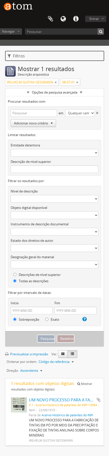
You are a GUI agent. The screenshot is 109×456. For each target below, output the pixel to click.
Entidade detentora (25, 145)
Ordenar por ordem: (22, 361)
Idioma (63, 19)
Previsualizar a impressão (28, 354)
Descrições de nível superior (39, 274)
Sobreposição (28, 319)
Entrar (94, 18)
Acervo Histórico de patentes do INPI (67, 415)
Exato (54, 319)
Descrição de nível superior (31, 161)
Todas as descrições (33, 281)
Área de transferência (50, 19)
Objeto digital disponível (29, 207)
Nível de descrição (24, 191)
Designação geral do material (32, 257)
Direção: (13, 370)
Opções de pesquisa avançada (54, 92)
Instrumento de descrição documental (39, 224)
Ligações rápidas (75, 19)
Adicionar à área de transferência (98, 399)
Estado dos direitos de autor (32, 240)
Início (15, 303)
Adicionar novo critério (31, 123)
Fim (57, 303)
